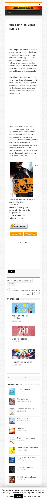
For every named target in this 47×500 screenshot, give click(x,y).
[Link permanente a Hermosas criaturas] (12, 469)
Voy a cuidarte (22, 419)
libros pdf (11, 284)
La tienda (20, 428)
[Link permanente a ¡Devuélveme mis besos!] (12, 479)
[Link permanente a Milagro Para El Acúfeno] (12, 460)
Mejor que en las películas (20, 317)
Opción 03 (30, 234)
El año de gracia (19, 339)
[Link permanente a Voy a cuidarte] (12, 421)
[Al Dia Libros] (23, 8)
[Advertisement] (21, 40)
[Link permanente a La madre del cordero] (12, 411)
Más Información (32, 496)
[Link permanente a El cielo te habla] (12, 391)
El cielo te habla (23, 389)
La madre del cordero (25, 409)
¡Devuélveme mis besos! (27, 477)
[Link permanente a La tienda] (12, 431)
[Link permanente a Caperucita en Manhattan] (12, 450)
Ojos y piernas (22, 399)
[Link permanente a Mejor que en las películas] (23, 308)
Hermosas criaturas (25, 467)
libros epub (27, 280)
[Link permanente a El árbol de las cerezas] (12, 440)
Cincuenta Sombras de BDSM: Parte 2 (26, 290)
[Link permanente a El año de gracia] (23, 331)
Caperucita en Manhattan (27, 448)
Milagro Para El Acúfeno (27, 458)
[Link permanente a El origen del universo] (23, 354)
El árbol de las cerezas (26, 438)
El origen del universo (22, 362)
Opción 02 (16, 234)
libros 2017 (18, 280)
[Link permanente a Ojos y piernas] (12, 401)
